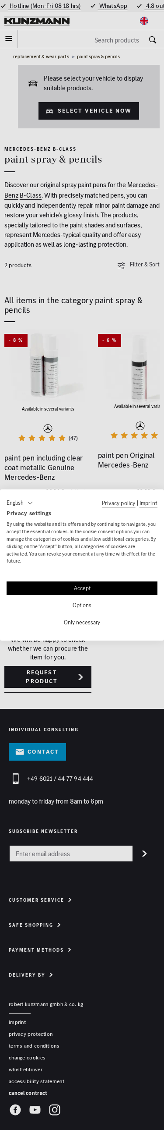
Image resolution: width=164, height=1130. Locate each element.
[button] (20, 503)
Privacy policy (119, 503)
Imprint (148, 503)
